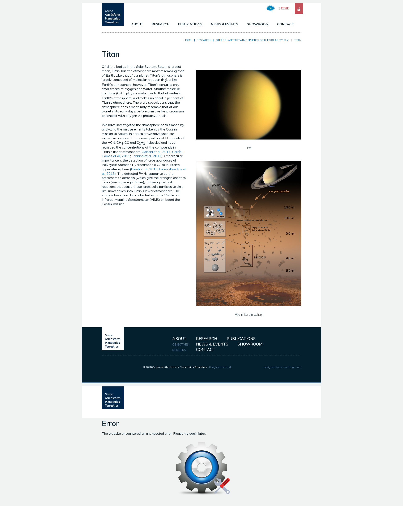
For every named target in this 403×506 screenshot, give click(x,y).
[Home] (113, 25)
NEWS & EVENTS (224, 24)
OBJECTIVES (180, 344)
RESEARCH (161, 24)
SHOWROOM (257, 24)
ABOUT (137, 24)
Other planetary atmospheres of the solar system (252, 40)
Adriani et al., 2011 (156, 152)
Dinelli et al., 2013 (144, 169)
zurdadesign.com (290, 367)
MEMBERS (179, 350)
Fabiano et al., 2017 (146, 156)
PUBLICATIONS (190, 24)
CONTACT (285, 24)
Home (187, 40)
